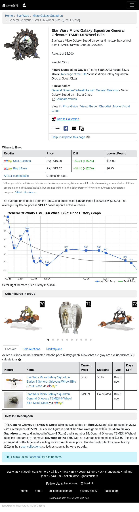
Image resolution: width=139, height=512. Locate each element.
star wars (12, 471)
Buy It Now (19, 168)
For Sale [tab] (10, 349)
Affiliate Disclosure (25, 192)
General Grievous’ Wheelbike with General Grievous (85, 90)
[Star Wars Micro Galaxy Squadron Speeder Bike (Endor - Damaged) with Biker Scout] (116, 318)
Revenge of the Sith (74, 74)
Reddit (88, 483)
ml (60, 476)
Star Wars (22, 15)
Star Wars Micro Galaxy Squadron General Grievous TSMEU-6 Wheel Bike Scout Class (49, 398)
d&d (53, 476)
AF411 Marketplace (16, 175)
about (38, 490)
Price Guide (70, 106)
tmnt (73, 471)
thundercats (112, 471)
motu (65, 471)
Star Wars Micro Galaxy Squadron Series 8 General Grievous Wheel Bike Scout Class (51, 381)
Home (9, 15)
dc (101, 471)
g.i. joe (55, 471)
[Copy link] (81, 128)
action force (71, 476)
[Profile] (24, 5)
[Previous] (6, 318)
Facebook (34, 456)
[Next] (133, 318)
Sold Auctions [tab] (31, 349)
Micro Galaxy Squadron (48, 15)
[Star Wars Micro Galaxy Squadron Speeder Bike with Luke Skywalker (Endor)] (23, 318)
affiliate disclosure (61, 490)
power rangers (88, 471)
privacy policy (88, 490)
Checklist (105, 106)
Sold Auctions (21, 160)
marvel (25, 471)
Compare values (66, 99)
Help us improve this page (69, 137)
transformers (40, 471)
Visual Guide (88, 106)
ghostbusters (89, 476)
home (24, 490)
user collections (31, 446)
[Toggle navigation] (132, 5)
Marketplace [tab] (54, 349)
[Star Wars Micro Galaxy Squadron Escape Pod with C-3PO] (70, 318)
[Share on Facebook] (65, 128)
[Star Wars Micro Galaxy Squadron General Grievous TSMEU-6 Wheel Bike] (23, 44)
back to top (112, 490)
